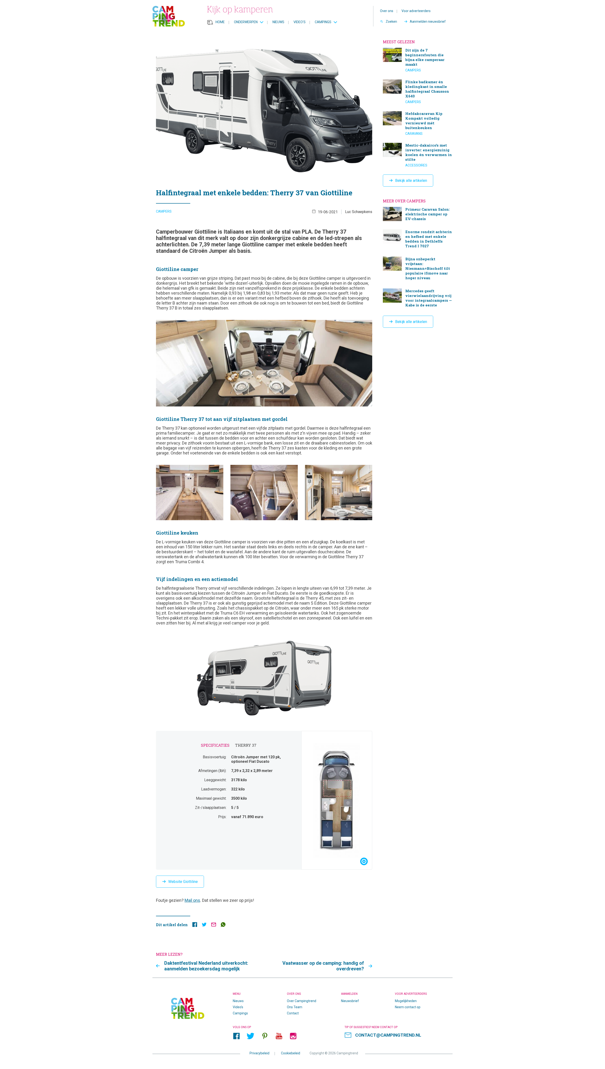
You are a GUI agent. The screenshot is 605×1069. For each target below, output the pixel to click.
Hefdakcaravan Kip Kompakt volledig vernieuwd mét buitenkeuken (418, 123)
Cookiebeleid (290, 1053)
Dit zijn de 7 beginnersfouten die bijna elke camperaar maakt (418, 60)
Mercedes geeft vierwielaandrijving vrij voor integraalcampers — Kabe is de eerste (418, 298)
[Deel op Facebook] (194, 925)
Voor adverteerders (416, 11)
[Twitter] (250, 1035)
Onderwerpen (246, 22)
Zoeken (391, 21)
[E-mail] (213, 925)
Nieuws (278, 22)
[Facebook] (236, 1035)
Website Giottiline (183, 881)
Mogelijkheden (406, 1001)
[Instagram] (293, 1035)
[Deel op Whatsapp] (223, 925)
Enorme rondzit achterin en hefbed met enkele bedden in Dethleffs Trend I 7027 (418, 239)
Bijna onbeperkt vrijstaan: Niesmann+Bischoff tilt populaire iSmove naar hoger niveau (418, 269)
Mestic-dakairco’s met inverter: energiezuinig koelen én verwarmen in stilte (418, 155)
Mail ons (192, 900)
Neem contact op (407, 1007)
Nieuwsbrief (350, 1001)
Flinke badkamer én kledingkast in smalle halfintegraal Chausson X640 (418, 91)
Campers (164, 211)
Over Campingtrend (301, 1001)
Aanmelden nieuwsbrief (428, 21)
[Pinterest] (264, 1035)
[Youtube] (278, 1035)
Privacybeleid (259, 1053)
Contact (293, 1013)
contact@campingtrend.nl (388, 1035)
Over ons (386, 11)
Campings (323, 22)
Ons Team (294, 1007)
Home (220, 22)
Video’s (300, 22)
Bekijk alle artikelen (411, 180)
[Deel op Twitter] (204, 925)
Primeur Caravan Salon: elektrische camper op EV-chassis (418, 214)
